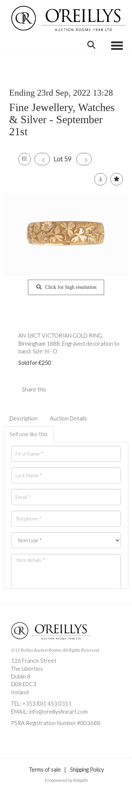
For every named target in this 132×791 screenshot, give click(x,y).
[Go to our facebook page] (18, 735)
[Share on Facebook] (58, 389)
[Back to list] (24, 159)
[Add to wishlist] (116, 179)
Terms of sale (45, 769)
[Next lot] (84, 159)
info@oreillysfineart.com (58, 711)
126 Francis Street (33, 660)
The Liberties (27, 668)
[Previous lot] (42, 159)
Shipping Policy (87, 769)
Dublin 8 (20, 676)
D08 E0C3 (23, 684)
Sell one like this (29, 434)
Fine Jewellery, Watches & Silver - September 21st (62, 119)
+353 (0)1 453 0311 (47, 703)
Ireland (20, 692)
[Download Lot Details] (100, 179)
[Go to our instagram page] (73, 389)
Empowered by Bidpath (66, 780)
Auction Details (68, 418)
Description (23, 418)
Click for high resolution (70, 287)
